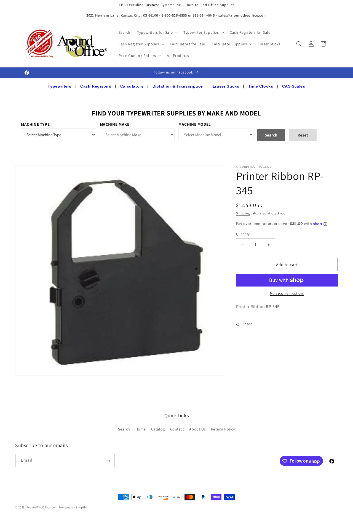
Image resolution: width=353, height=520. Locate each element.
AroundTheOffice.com (42, 507)
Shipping (243, 213)
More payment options (287, 293)
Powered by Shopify (72, 507)
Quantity (243, 234)
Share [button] (247, 323)
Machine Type (35, 124)
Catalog (158, 428)
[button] (157, 32)
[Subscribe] (108, 460)
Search (124, 428)
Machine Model (194, 124)
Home (140, 428)
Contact (177, 428)
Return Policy (223, 428)
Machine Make (115, 124)
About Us (197, 428)
